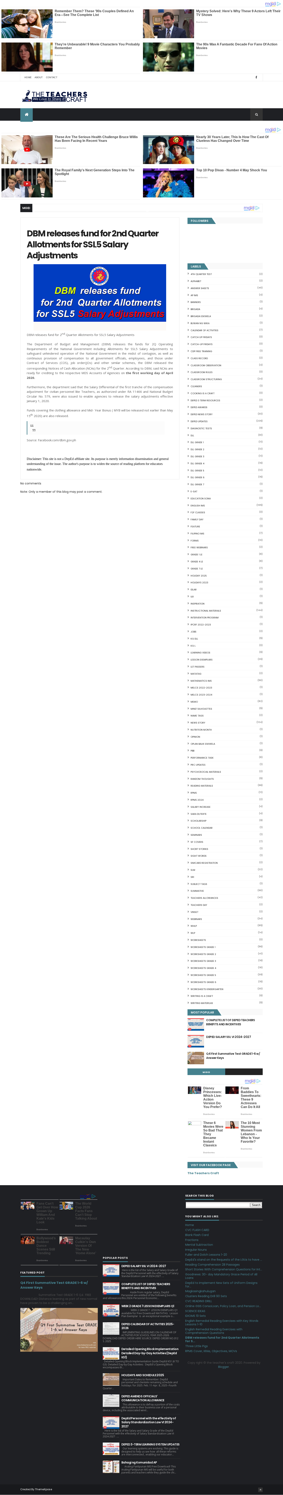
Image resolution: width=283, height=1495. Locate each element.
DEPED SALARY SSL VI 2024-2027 (228, 1037)
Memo (194, 701)
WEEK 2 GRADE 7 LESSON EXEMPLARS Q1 (147, 1306)
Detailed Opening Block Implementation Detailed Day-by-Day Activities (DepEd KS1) (149, 1353)
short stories (199, 849)
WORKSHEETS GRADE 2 (203, 954)
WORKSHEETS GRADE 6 (203, 982)
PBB (192, 750)
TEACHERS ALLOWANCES (204, 898)
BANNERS (196, 302)
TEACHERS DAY (199, 905)
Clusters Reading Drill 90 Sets (206, 1296)
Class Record (199, 358)
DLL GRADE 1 (197, 442)
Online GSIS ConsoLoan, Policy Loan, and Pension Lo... (223, 1306)
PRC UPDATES (198, 764)
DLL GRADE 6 (197, 477)
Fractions (191, 1240)
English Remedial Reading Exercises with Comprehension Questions (213, 1331)
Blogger (223, 1367)
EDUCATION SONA (201, 498)
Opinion (195, 736)
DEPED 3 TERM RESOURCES (205, 400)
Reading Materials (202, 785)
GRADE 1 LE (196, 554)
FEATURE (195, 526)
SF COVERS (197, 842)
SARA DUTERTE (199, 814)
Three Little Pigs (196, 1346)
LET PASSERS (197, 666)
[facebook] (256, 77)
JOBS (193, 631)
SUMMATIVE (197, 891)
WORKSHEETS (198, 940)
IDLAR (194, 589)
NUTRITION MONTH (201, 729)
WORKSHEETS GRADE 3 (203, 961)
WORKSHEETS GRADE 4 (203, 968)
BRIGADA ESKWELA (201, 316)
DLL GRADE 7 (197, 484)
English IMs (198, 505)
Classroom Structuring (206, 379)
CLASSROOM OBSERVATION (206, 365)
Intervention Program (205, 617)
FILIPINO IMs (197, 533)
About (39, 77)
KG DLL (194, 638)
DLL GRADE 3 (197, 456)
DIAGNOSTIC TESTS (201, 428)
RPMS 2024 (197, 800)
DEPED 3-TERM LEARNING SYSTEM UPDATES (150, 1444)
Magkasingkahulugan (200, 1291)
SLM (193, 870)
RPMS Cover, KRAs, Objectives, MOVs (211, 1351)
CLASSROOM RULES (202, 372)
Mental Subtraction (199, 1245)
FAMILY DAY (197, 519)
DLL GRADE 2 (197, 449)
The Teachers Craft (203, 1173)
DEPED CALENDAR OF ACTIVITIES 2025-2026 (147, 1326)
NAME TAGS (197, 715)
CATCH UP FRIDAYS (201, 337)
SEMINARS (196, 835)
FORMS (195, 540)
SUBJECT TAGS (199, 884)
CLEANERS (196, 386)
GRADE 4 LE (197, 561)
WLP (193, 933)
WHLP (194, 926)
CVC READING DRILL (198, 1301)
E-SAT (194, 491)
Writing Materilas (202, 1003)
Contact (51, 77)
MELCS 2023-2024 (201, 694)
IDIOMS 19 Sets (195, 1316)
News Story (198, 722)
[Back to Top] (260, 1490)
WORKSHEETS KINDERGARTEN (207, 989)
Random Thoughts (202, 779)
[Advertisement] (141, 1221)
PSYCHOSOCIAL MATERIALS (206, 772)
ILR (192, 596)
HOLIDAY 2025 (199, 575)
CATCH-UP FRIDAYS (202, 344)
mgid (206, 1072)
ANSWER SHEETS (200, 288)
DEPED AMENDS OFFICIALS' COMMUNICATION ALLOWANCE (142, 1398)
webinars (196, 919)
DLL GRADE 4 (197, 463)
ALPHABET (196, 281)
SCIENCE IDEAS (195, 1311)
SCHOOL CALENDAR (202, 828)
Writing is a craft (202, 996)
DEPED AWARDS (199, 407)
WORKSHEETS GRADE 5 (203, 975)
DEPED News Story (202, 414)
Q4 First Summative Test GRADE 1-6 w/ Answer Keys (233, 1056)
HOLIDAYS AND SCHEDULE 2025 (142, 1375)
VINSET (194, 912)
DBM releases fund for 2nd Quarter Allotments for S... (222, 1339)
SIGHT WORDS (199, 856)
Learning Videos (200, 652)
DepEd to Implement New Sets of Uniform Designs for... (221, 1284)
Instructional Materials (206, 610)
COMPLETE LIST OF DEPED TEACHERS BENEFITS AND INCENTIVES (230, 1022)
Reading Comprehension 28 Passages (212, 1265)
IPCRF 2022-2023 (201, 624)
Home (27, 77)
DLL (192, 435)
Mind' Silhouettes (201, 708)
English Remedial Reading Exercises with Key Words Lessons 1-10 (221, 1322)
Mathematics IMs (201, 680)
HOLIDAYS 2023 (199, 582)
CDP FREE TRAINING (201, 351)
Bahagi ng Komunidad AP (139, 1462)
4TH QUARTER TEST (201, 274)
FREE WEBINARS (199, 547)
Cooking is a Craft (202, 393)
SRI (192, 877)
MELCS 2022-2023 (201, 687)
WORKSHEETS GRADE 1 (203, 947)
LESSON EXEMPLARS (202, 659)
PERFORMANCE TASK (202, 757)
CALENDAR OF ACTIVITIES (204, 330)
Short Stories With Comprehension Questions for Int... (223, 1269)
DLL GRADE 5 (197, 470)
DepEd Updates (199, 421)
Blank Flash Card (197, 1235)
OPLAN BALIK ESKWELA (203, 744)
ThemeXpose (43, 1489)
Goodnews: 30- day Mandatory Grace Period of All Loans (221, 1276)
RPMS (194, 792)
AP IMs (194, 295)
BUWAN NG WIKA (200, 323)
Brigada (195, 309)
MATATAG (196, 673)
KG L (193, 645)
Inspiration (197, 603)
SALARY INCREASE (200, 807)
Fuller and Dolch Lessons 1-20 (206, 1255)
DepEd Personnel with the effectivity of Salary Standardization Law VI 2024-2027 (148, 1422)
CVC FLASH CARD (197, 1230)
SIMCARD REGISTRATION (204, 863)
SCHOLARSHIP (198, 820)
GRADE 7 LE (197, 568)
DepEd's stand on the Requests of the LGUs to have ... (223, 1260)
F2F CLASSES (198, 512)
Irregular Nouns (196, 1250)
